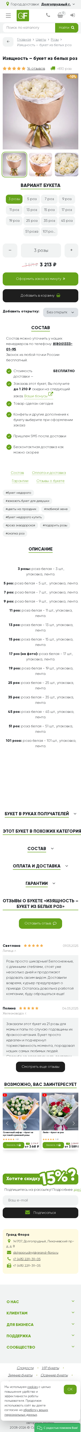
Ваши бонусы (36, 396)
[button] (57, 1427)
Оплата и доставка (49, 473)
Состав (17, 473)
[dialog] (48, 16)
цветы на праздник (21, 509)
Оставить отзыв (38, 923)
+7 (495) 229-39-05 (26, 1259)
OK (70, 1389)
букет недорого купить (24, 517)
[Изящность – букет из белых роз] (14, 164)
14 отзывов (36, 69)
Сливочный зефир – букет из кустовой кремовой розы (18, 1134)
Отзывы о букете (50, 481)
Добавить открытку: (21, 311)
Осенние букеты (54, 1375)
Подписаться (45, 1213)
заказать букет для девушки (28, 501)
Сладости (25, 1368)
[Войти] (72, 16)
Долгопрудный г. (56, 4)
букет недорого (19, 492)
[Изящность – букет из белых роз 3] (66, 164)
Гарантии (20, 481)
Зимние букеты (20, 1375)
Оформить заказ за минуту (38, 279)
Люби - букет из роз (53, 1133)
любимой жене (57, 509)
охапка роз (15, 533)
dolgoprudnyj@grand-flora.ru (35, 1252)
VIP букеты (50, 1368)
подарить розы (56, 525)
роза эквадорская (21, 525)
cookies (32, 1387)
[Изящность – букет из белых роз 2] (40, 164)
